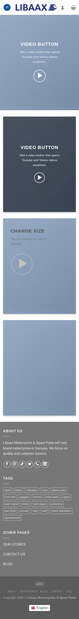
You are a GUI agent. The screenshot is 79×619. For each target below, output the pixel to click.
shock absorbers (61, 510)
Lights (66, 497)
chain (44, 490)
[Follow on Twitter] (29, 464)
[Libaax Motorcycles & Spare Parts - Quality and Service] (36, 7)
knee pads (52, 497)
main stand (11, 504)
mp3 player (39, 504)
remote (24, 510)
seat (44, 510)
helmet (37, 497)
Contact (57, 591)
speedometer (12, 517)
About (12, 591)
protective (56, 504)
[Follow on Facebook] (7, 464)
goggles (24, 497)
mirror (25, 504)
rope (35, 510)
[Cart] (73, 7)
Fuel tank (10, 497)
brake (18, 490)
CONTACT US (14, 554)
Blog (44, 591)
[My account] (62, 7)
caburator (31, 490)
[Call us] (37, 464)
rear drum (10, 510)
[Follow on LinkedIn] (45, 464)
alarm (7, 490)
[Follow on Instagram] (14, 464)
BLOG (7, 564)
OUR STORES (14, 544)
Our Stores (28, 591)
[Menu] (7, 7)
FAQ (69, 591)
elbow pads (59, 490)
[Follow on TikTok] (22, 464)
